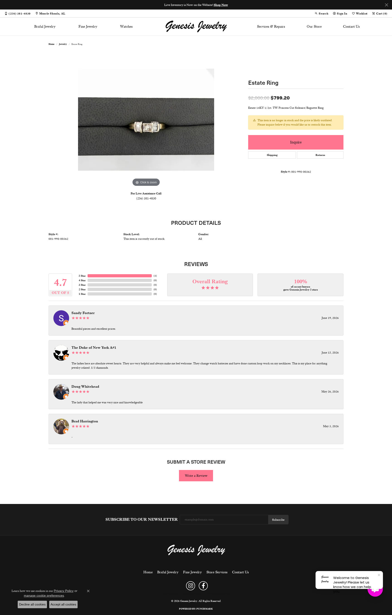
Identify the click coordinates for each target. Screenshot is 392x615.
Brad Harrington (84, 421)
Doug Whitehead (85, 386)
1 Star (82, 294)
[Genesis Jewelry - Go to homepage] (196, 550)
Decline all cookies (32, 604)
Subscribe (278, 520)
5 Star (82, 276)
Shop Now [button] (221, 5)
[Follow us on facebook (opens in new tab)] (203, 585)
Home (51, 44)
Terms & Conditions (192, 593)
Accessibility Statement (217, 593)
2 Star (82, 289)
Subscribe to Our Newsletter (141, 519)
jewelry (63, 44)
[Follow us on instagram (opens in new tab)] (190, 585)
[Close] (386, 5)
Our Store (314, 26)
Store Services (217, 572)
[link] (18, 13)
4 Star (82, 280)
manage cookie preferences (44, 595)
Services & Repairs (271, 26)
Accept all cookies (63, 604)
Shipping (272, 155)
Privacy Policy (170, 593)
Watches (126, 26)
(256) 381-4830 (146, 198)
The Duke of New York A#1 (93, 347)
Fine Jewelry (87, 26)
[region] (146, 120)
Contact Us (351, 26)
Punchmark (204, 608)
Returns (320, 155)
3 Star (82, 285)
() (155, 276)
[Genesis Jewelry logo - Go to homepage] (196, 26)
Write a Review (196, 475)
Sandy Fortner (83, 313)
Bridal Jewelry (45, 26)
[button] (321, 13)
